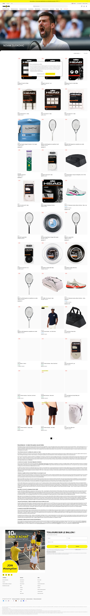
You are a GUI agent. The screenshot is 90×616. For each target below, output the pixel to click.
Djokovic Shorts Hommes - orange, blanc (25, 427)
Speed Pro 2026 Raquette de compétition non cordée (27, 331)
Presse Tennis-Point (40, 593)
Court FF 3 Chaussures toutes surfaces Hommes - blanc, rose (75, 205)
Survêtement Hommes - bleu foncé (47, 395)
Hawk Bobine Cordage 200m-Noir (70, 267)
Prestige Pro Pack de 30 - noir (23, 267)
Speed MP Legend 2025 (22, 237)
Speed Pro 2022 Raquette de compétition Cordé (50, 144)
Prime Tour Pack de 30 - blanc (23, 205)
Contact (39, 581)
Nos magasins (79, 3)
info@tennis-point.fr (78, 549)
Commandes (22, 581)
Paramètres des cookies (5, 585)
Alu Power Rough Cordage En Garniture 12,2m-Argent (27, 144)
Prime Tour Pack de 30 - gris (69, 363)
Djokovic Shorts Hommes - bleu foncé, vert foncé (27, 395)
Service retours (22, 583)
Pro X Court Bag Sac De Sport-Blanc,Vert (71, 395)
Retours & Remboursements (41, 589)
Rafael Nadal (41, 463)
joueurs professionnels (41, 523)
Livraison (39, 587)
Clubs (21, 591)
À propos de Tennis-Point (41, 583)
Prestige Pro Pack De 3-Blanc (23, 83)
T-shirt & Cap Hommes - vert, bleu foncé (48, 331)
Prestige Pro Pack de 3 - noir (46, 83)
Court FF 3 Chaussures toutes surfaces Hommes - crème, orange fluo (74, 299)
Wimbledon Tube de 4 (22, 174)
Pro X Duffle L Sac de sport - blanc (47, 298)
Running (8, 3)
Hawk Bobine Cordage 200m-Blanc (47, 267)
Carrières (21, 587)
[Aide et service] (82, 6)
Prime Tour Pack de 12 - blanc (70, 113)
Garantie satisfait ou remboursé (6, 583)
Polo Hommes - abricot (22, 363)
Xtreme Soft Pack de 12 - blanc (23, 113)
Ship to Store (22, 593)
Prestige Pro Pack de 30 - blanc (47, 174)
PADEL (12, 3)
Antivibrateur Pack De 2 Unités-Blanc (71, 83)
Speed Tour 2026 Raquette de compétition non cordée (28, 298)
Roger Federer (46, 463)
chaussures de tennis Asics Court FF (78, 522)
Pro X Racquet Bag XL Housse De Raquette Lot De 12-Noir (75, 174)
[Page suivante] (56, 438)
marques (58, 523)
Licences (3, 581)
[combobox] (50, 6)
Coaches (21, 589)
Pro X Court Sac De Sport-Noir (70, 331)
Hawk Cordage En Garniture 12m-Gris (48, 205)
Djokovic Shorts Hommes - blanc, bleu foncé (49, 363)
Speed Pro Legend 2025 (68, 237)
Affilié (21, 585)
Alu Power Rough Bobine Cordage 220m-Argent (49, 237)
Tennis (3, 3)
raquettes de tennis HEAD (56, 522)
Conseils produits (40, 591)
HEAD (56, 511)
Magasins (39, 585)
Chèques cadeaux (85, 3)
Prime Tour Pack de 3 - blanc (46, 113)
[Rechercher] (34, 6)
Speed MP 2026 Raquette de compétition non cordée (74, 144)
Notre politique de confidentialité (51, 551)
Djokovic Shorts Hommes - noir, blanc (48, 427)
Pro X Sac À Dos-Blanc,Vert (69, 427)
